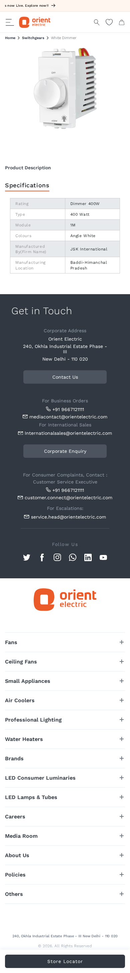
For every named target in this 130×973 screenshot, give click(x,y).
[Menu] (10, 22)
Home (10, 38)
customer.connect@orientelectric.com (67, 497)
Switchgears (33, 38)
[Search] (97, 22)
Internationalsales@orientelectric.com (67, 433)
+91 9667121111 (68, 409)
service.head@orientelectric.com (68, 517)
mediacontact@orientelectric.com (68, 416)
